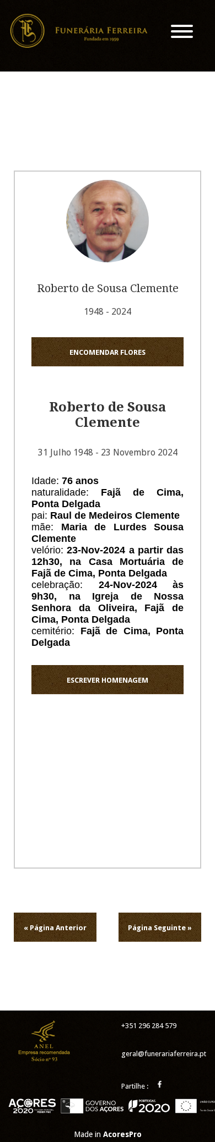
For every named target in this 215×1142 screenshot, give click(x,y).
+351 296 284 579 (148, 1026)
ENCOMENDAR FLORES (107, 352)
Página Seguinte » (160, 928)
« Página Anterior (55, 928)
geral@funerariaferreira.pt (163, 1054)
